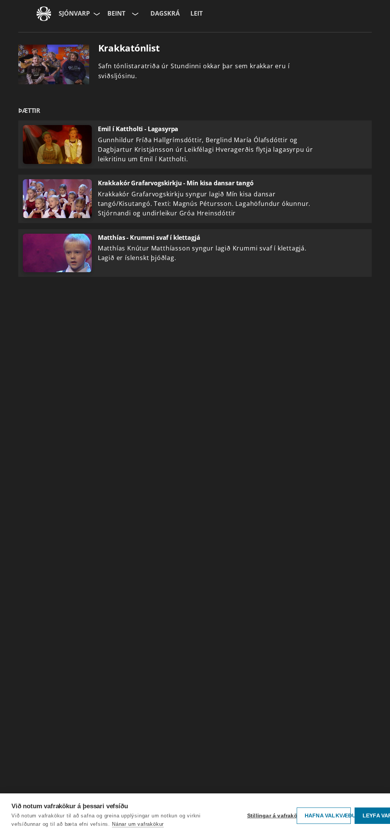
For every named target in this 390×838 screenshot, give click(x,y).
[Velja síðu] (96, 13)
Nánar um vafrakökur (138, 824)
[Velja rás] (134, 13)
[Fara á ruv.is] (44, 13)
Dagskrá (165, 13)
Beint (116, 13)
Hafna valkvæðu (328, 816)
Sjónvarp (74, 13)
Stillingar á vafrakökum (270, 816)
